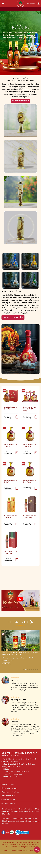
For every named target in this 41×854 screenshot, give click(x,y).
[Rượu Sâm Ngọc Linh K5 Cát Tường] (30, 469)
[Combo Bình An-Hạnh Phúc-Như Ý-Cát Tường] (30, 396)
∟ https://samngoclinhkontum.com (15, 772)
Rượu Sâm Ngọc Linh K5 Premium (10, 516)
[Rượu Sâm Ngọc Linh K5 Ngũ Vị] (11, 396)
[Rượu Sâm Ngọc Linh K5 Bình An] (11, 433)
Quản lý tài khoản (7, 784)
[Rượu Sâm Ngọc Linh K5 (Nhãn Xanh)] (11, 540)
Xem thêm (7, 663)
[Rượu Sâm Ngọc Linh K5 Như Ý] (11, 469)
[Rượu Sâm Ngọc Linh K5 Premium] (11, 504)
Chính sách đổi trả (8, 800)
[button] (16, 417)
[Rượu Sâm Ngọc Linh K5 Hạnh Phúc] (30, 433)
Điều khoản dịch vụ (8, 796)
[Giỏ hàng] (39, 3)
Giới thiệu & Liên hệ (8, 803)
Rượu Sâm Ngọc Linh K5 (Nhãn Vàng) (29, 516)
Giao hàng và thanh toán (10, 792)
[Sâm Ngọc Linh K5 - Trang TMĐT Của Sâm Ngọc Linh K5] (20, 3)
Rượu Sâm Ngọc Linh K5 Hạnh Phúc (29, 445)
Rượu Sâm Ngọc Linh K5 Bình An (10, 445)
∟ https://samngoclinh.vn (11, 774)
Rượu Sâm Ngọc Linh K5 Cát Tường (29, 481)
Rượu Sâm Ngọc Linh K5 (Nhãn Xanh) (10, 552)
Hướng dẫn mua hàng (9, 788)
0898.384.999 (13, 777)
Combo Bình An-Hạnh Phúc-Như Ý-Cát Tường (30, 409)
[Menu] (2, 3)
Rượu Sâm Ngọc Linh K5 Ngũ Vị (10, 408)
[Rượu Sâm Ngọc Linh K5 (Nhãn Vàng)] (30, 504)
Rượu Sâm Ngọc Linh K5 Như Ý (10, 481)
